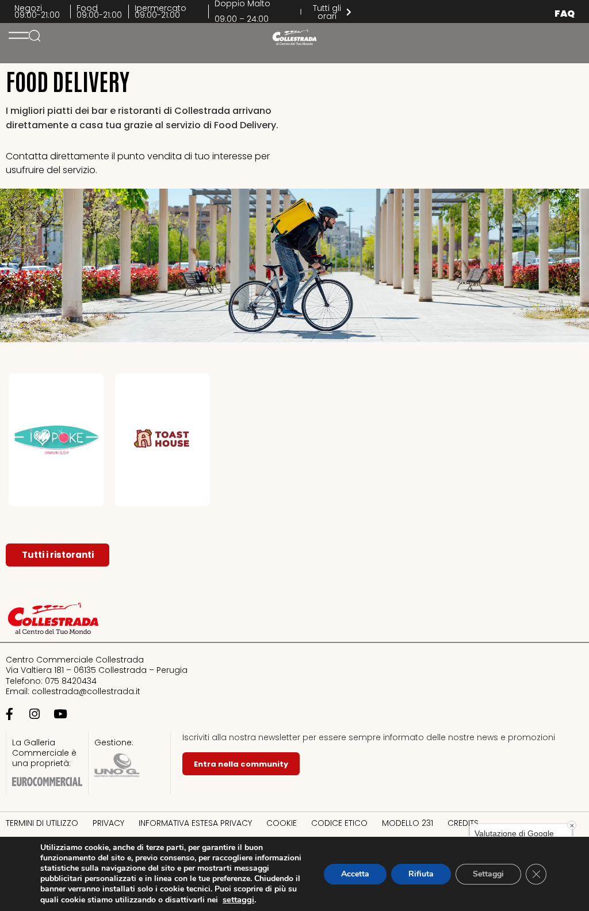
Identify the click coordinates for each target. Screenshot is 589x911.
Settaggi (488, 873)
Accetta (355, 873)
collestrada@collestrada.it (86, 691)
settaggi (238, 899)
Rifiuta (421, 873)
